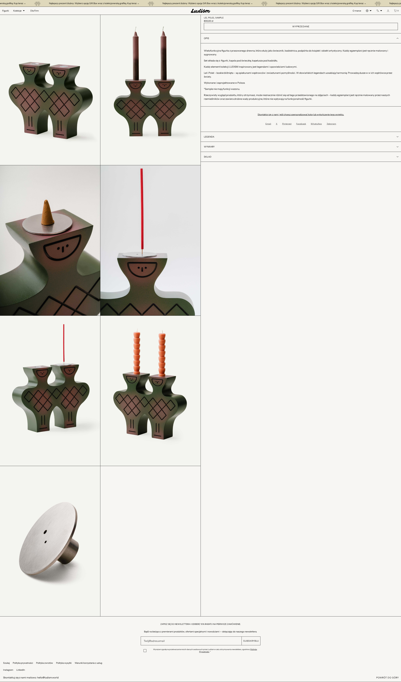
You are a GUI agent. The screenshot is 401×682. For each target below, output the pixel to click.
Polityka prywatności (23, 663)
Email (268, 124)
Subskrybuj (251, 640)
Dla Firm (34, 10)
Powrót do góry (387, 677)
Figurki (5, 10)
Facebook (301, 124)
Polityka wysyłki (64, 663)
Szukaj (6, 663)
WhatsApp (316, 124)
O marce (357, 10)
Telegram (331, 124)
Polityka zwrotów (44, 663)
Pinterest (287, 124)
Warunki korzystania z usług (88, 663)
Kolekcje (17, 10)
